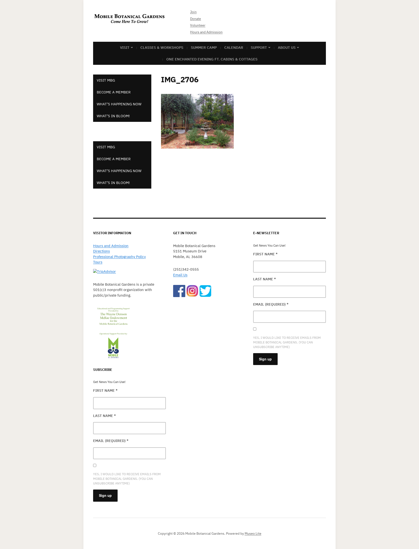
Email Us (180, 275)
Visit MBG (106, 80)
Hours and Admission (206, 32)
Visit (124, 47)
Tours (97, 262)
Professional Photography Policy (119, 256)
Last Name (104, 415)
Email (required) (111, 440)
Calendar (233, 47)
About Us (287, 47)
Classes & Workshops (161, 47)
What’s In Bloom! (113, 116)
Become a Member (114, 92)
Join (193, 12)
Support (259, 47)
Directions (101, 251)
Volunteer (197, 25)
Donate (195, 19)
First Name (105, 390)
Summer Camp (204, 47)
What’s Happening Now (119, 104)
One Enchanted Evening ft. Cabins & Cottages (212, 59)
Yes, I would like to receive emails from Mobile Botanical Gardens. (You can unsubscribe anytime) (127, 478)
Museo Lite (253, 533)
